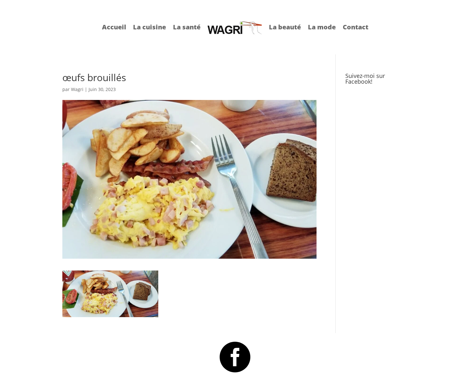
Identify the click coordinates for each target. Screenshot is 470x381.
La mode (322, 27)
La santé (186, 27)
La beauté (285, 27)
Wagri (77, 89)
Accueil (114, 27)
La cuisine (149, 27)
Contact (355, 27)
